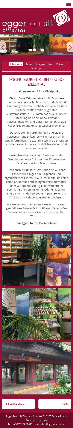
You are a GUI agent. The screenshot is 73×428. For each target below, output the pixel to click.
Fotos (59, 64)
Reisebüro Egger (15, 403)
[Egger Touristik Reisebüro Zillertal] (36, 32)
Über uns (16, 64)
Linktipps (36, 68)
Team (29, 64)
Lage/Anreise (44, 64)
